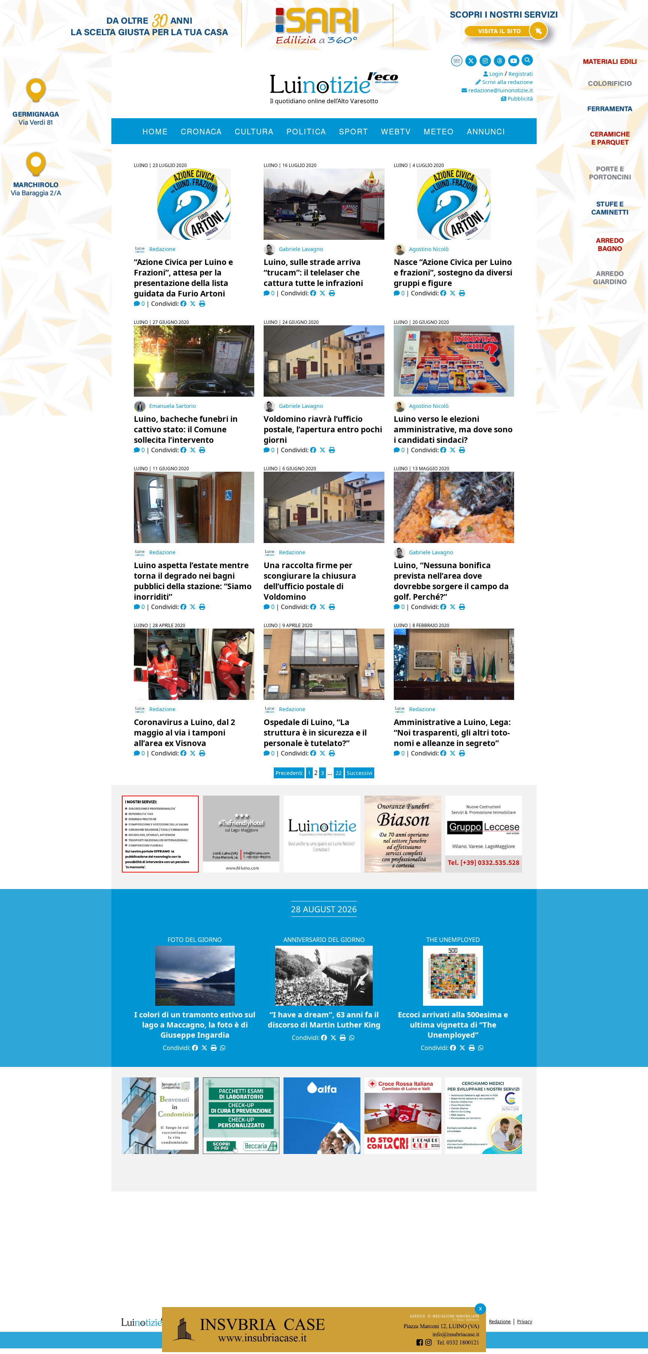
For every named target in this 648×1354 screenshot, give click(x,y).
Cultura (254, 131)
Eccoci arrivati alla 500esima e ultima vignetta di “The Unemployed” (453, 1024)
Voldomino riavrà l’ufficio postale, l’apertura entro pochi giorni (323, 429)
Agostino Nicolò (428, 249)
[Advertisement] (324, 1251)
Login (495, 73)
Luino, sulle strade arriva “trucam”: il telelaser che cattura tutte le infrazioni (313, 272)
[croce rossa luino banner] (402, 1152)
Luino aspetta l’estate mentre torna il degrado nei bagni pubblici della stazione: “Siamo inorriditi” (193, 581)
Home (155, 131)
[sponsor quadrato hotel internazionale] (241, 870)
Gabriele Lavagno (301, 249)
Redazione (162, 249)
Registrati (520, 73)
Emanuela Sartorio (172, 405)
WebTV (396, 131)
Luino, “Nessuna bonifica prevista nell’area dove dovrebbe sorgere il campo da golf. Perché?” (451, 581)
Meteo (439, 131)
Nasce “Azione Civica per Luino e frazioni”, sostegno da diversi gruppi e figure (453, 272)
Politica (306, 131)
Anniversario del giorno (324, 940)
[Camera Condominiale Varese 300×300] (160, 1152)
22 (339, 772)
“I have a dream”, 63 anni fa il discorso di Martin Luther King (324, 1019)
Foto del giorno (195, 940)
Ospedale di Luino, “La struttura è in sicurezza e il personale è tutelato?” (315, 732)
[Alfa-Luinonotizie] (322, 1152)
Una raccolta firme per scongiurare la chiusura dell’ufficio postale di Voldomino (310, 581)
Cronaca (201, 131)
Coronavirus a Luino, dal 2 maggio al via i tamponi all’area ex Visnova (184, 732)
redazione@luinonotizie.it (500, 90)
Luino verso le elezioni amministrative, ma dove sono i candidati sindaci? (453, 429)
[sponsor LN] (322, 870)
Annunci (486, 131)
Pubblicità (519, 98)
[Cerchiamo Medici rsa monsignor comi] (483, 1152)
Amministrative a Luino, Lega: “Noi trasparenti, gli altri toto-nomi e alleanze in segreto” (452, 732)
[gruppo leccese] (483, 870)
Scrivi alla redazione (507, 82)
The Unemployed (453, 940)
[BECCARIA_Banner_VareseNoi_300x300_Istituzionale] (241, 1152)
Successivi (359, 772)
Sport (353, 131)
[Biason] (402, 870)
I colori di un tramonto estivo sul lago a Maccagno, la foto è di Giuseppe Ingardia (194, 1024)
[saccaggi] (160, 870)
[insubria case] (324, 1350)
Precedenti (289, 772)
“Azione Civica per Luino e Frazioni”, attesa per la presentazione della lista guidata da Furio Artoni (183, 278)
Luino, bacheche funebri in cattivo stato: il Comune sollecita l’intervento (186, 429)
